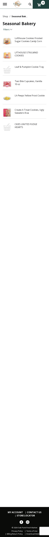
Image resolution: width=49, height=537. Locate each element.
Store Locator (26, 515)
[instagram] (27, 522)
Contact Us (34, 512)
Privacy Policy (17, 531)
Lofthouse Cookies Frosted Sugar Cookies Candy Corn (28, 40)
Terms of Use (31, 531)
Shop (5, 16)
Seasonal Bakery (21, 16)
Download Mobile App (35, 534)
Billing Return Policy (15, 534)
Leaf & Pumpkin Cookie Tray (29, 66)
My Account (15, 512)
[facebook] (21, 522)
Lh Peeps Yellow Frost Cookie (30, 95)
